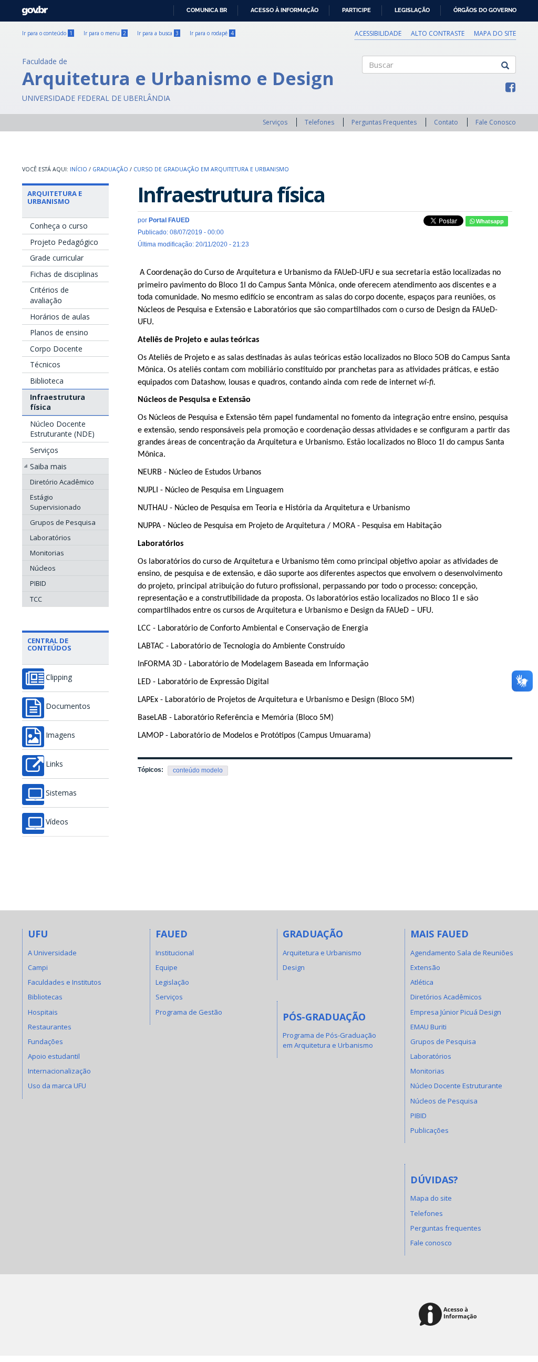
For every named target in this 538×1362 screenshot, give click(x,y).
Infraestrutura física (57, 402)
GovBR (31, 7)
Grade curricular (57, 258)
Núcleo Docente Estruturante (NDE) (62, 429)
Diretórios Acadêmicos (446, 997)
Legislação (412, 10)
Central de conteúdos (49, 644)
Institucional (175, 952)
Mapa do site (495, 33)
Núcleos (43, 568)
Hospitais (43, 1012)
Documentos (68, 706)
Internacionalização (59, 1071)
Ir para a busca (158, 33)
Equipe (167, 967)
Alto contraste (437, 33)
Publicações (429, 1130)
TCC (36, 599)
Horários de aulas (60, 317)
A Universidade (52, 952)
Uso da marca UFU (57, 1085)
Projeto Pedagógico (64, 242)
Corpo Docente (56, 349)
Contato (446, 122)
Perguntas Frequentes (384, 122)
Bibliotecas (45, 997)
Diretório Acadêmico (62, 482)
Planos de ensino (59, 332)
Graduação (110, 169)
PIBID (38, 583)
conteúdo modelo (198, 770)
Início (78, 169)
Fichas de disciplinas (64, 274)
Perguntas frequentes (445, 1228)
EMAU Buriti (428, 1026)
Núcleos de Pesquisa (444, 1101)
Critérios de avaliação (49, 295)
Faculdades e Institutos (64, 982)
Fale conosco (431, 1242)
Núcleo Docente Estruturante (456, 1085)
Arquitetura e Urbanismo (54, 197)
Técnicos (45, 364)
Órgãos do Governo (484, 10)
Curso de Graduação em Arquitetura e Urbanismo (211, 169)
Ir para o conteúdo (47, 33)
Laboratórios (50, 537)
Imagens (60, 735)
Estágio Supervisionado (55, 501)
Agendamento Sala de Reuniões (461, 952)
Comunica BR (207, 10)
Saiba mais (48, 466)
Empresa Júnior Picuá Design (455, 1012)
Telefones (319, 122)
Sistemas (61, 793)
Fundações (45, 1041)
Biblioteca (47, 381)
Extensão (425, 967)
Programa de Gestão (189, 1012)
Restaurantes (49, 1026)
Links (54, 764)
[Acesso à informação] (449, 1315)
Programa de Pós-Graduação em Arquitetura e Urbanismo (329, 1039)
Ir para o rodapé (212, 33)
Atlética (421, 982)
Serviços (275, 122)
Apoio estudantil (54, 1056)
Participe (356, 10)
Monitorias (47, 553)
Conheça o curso (59, 226)
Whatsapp (489, 221)
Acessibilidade (378, 33)
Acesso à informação (284, 10)
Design (294, 967)
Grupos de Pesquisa (63, 522)
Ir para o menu (105, 33)
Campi (38, 967)
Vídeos (57, 822)
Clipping (59, 677)
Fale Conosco (495, 122)
